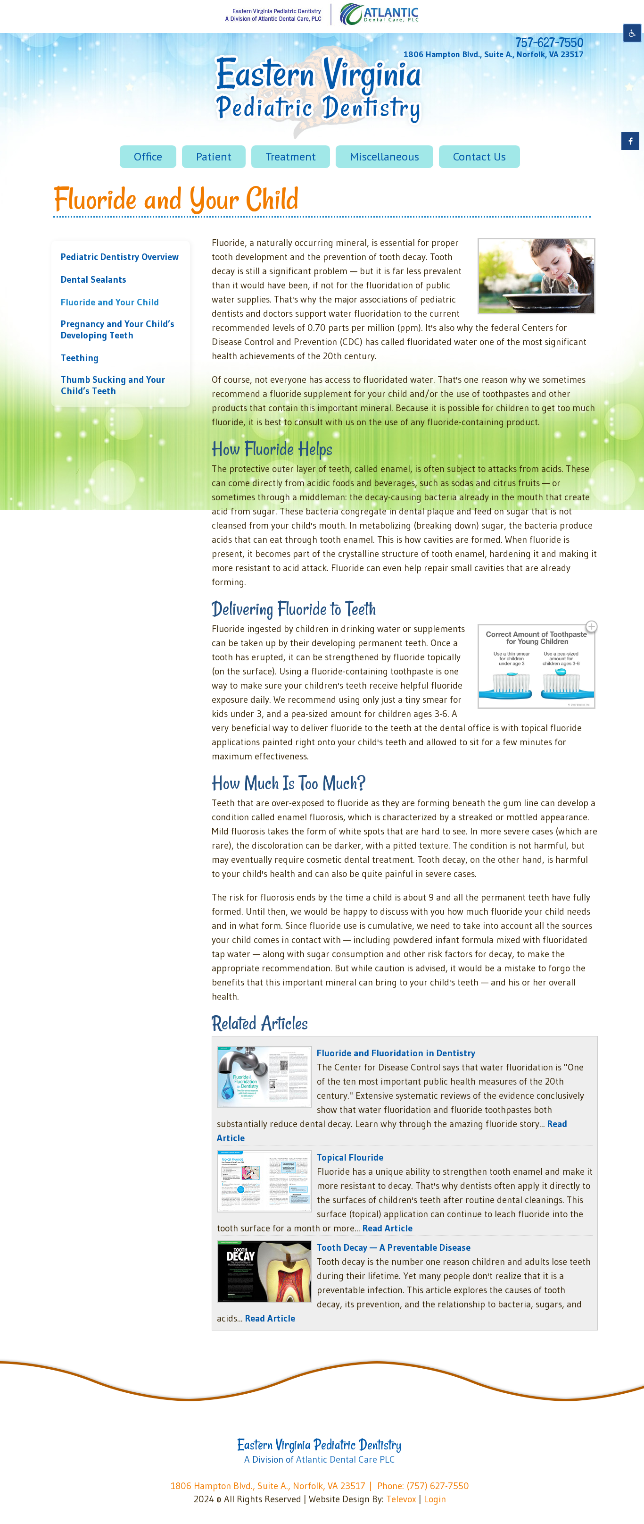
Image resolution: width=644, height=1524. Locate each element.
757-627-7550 (550, 42)
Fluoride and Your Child (110, 302)
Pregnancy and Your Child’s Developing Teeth (117, 329)
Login (435, 1499)
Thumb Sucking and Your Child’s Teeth (113, 385)
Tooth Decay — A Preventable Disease (394, 1247)
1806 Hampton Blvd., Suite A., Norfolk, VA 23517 (494, 54)
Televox (401, 1499)
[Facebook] (630, 141)
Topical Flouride (350, 1157)
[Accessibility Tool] (632, 33)
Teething (80, 357)
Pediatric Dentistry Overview (120, 256)
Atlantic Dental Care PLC (345, 1459)
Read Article (388, 1228)
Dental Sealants (93, 279)
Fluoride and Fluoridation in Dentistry (396, 1053)
